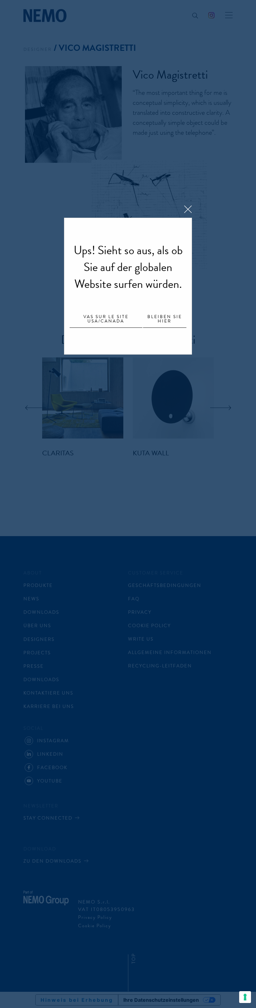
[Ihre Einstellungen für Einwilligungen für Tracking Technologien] (245, 997)
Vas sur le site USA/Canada (106, 319)
